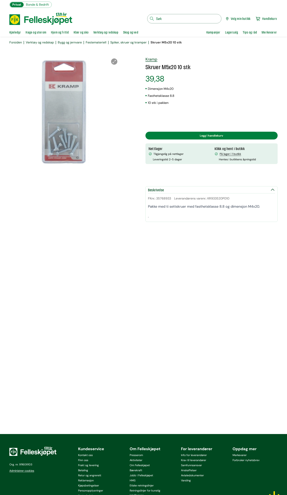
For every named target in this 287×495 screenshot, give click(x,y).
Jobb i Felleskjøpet (141, 475)
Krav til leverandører (193, 460)
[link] (213, 32)
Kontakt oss (85, 455)
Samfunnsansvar (191, 465)
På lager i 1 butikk (230, 153)
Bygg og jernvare (70, 42)
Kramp (151, 59)
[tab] (15, 32)
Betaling (83, 470)
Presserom (136, 455)
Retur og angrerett (89, 475)
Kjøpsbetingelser (88, 485)
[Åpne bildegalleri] (114, 61)
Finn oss (83, 460)
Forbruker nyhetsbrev (246, 460)
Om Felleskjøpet (140, 465)
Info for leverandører (194, 455)
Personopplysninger (90, 490)
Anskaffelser (189, 470)
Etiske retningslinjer (142, 485)
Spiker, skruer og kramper (128, 42)
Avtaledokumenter (192, 475)
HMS (132, 480)
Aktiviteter (136, 460)
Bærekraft (136, 470)
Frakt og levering (88, 465)
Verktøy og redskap (40, 42)
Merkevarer (240, 455)
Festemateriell (96, 42)
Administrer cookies (21, 470)
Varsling (186, 480)
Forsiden (15, 42)
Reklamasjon (86, 480)
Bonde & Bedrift (37, 5)
